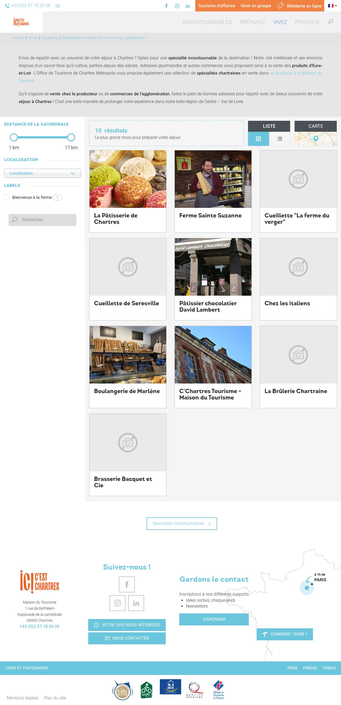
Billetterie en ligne (304, 6)
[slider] (14, 137)
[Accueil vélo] (146, 689)
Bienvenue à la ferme (35, 197)
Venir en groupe (256, 5)
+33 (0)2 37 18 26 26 (39, 626)
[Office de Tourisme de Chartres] (40, 581)
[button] (207, 22)
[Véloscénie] (122, 689)
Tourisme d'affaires (216, 5)
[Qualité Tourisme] (194, 689)
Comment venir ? (288, 634)
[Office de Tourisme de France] (218, 689)
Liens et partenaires (26, 668)
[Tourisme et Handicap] (170, 686)
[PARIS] (307, 588)
